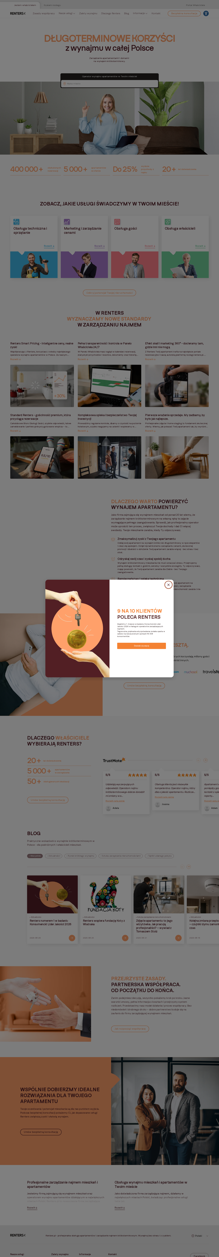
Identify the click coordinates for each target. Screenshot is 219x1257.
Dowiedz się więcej (141, 645)
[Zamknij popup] (168, 585)
